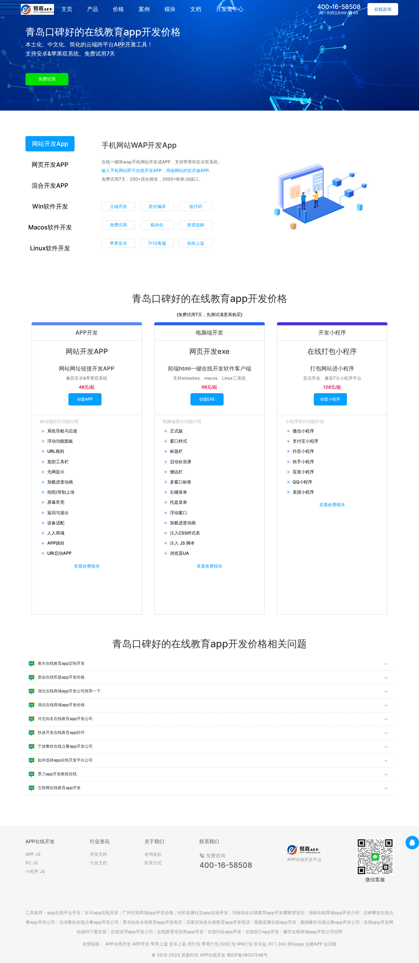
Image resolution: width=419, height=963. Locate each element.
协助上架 (195, 243)
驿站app (295, 943)
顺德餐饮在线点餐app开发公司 (330, 922)
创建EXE (207, 399)
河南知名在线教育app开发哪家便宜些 (268, 912)
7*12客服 (157, 243)
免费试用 (47, 78)
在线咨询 (382, 9)
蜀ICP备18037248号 (247, 954)
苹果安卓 (118, 243)
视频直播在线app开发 (275, 922)
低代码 (195, 206)
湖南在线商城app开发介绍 (334, 912)
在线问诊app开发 (224, 931)
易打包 (193, 943)
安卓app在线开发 (101, 912)
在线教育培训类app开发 (180, 931)
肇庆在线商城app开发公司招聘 (313, 931)
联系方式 (153, 862)
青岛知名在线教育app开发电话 (152, 922)
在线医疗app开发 (262, 931)
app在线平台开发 (64, 912)
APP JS (32, 854)
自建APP (313, 943)
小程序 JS (35, 871)
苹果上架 (159, 943)
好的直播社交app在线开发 (202, 912)
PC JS (31, 862)
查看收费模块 (87, 566)
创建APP (85, 399)
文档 (195, 9)
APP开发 (140, 943)
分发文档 (98, 862)
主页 (66, 9)
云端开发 (118, 206)
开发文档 (98, 854)
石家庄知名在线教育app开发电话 (218, 922)
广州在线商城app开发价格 (147, 912)
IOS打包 (228, 943)
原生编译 (157, 206)
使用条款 (153, 854)
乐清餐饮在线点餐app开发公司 (89, 922)
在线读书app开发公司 (132, 931)
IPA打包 (244, 943)
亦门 (272, 943)
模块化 (157, 224)
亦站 (282, 943)
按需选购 (195, 224)
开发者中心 (230, 9)
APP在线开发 (118, 943)
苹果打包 (210, 943)
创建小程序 (330, 399)
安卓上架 (177, 943)
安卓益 (260, 943)
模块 (169, 9)
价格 (118, 9)
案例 (144, 9)
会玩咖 (330, 943)
